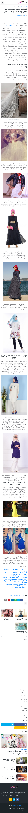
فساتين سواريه (23, 704)
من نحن (23, 810)
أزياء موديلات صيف (21, 587)
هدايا (26, 717)
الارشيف (18, 810)
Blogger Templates (16, 805)
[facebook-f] (20, 724)
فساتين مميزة (16, 6)
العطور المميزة (24, 695)
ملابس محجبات (13, 595)
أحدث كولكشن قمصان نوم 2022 (8, 619)
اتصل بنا (4, 808)
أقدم (3, 636)
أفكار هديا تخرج (6, 810)
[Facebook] (21, 600)
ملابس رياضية (24, 710)
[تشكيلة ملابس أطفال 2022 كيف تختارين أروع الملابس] (14, 741)
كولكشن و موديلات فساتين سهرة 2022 (21, 619)
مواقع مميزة (24, 715)
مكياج (25, 708)
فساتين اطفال (24, 697)
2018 (12, 587)
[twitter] (7, 724)
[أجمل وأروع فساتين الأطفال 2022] (21, 626)
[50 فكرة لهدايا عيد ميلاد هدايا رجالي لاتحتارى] (21, 777)
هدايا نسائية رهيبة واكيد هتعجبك (9, 769)
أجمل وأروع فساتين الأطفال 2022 (21, 632)
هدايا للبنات (13, 810)
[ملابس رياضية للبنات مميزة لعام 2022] (21, 760)
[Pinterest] (9, 600)
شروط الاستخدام (11, 808)
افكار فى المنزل (24, 692)
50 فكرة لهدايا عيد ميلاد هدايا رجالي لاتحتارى (8, 777)
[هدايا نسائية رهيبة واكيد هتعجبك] (21, 769)
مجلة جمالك (8, 26)
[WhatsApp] (15, 600)
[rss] (20, 727)
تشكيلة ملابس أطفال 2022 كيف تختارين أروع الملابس (15, 753)
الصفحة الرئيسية (23, 6)
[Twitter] (18, 600)
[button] (26, 2)
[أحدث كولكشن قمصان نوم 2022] (7, 613)
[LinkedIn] (12, 600)
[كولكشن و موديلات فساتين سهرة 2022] (21, 613)
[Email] (5, 600)
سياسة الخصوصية (21, 808)
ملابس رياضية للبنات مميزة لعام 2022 (9, 760)
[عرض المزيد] (25, 603)
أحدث (25, 636)
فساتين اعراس (24, 699)
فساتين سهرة (24, 701)
